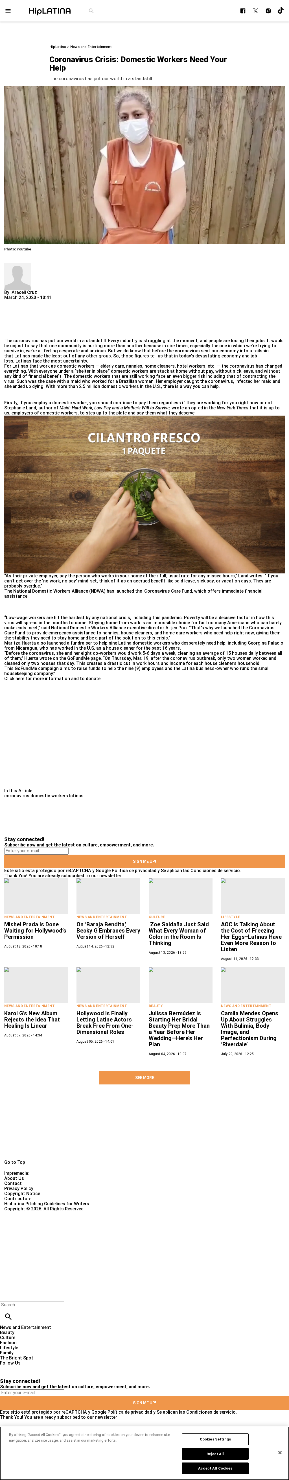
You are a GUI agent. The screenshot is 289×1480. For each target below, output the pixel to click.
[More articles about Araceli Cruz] (17, 265)
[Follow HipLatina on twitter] (255, 11)
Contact (13, 1183)
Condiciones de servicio (215, 870)
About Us (14, 1178)
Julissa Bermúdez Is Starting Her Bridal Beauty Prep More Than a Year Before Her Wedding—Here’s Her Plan (179, 1029)
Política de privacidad (134, 870)
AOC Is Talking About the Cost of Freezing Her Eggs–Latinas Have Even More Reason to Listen (251, 937)
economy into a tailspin (244, 350)
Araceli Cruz (24, 292)
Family (7, 1352)
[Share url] (10, 332)
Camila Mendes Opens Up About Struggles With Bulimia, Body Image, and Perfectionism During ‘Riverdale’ (249, 1029)
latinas (76, 795)
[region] (144, 1453)
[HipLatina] (49, 10)
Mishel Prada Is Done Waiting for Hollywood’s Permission (35, 930)
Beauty (156, 1006)
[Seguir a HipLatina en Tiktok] (281, 11)
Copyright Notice (22, 1193)
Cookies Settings (215, 1439)
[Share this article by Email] (52, 302)
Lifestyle (230, 917)
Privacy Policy (18, 1188)
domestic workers (49, 795)
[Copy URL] (17, 319)
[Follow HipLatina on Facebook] (243, 11)
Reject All (215, 1454)
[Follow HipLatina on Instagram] (268, 11)
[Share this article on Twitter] (39, 302)
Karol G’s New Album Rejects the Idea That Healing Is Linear (32, 1019)
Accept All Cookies (215, 1468)
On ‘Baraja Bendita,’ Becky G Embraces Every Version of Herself (108, 930)
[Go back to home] (118, 1232)
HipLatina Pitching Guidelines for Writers (46, 1203)
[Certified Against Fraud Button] (24, 1214)
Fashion (8, 1342)
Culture (157, 917)
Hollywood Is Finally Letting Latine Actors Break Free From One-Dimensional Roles (104, 1022)
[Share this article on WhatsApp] (11, 302)
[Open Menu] (8, 11)
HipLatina (57, 47)
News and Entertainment (91, 47)
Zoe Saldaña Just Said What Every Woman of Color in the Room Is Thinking (179, 933)
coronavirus (25, 340)
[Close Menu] (6, 1295)
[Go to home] (144, 1131)
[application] (144, 494)
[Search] (91, 11)
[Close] (280, 1452)
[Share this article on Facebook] (25, 302)
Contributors (18, 1198)
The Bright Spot (16, 1358)
